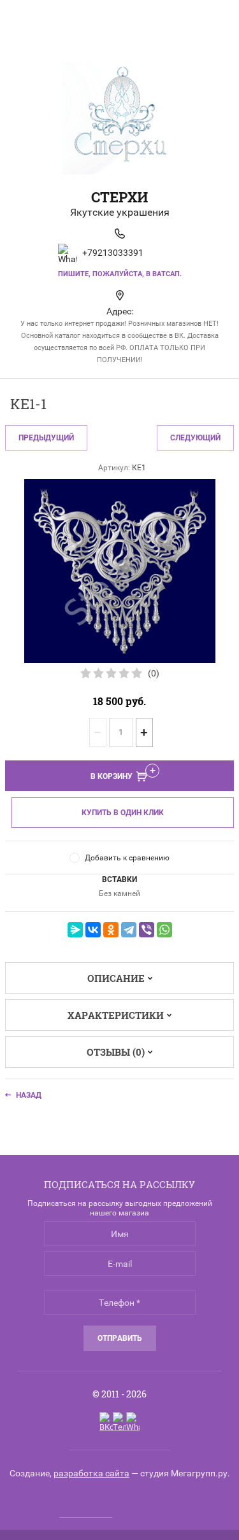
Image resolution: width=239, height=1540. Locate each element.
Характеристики (116, 1015)
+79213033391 (112, 253)
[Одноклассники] (111, 929)
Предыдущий (46, 437)
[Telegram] (128, 929)
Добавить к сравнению (127, 857)
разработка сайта (91, 1473)
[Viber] (146, 929)
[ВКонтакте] (93, 929)
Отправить (120, 1338)
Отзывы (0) (116, 1052)
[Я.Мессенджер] (75, 929)
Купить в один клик (123, 812)
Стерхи (119, 197)
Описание (116, 978)
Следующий (195, 437)
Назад (28, 1095)
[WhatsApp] (164, 929)
